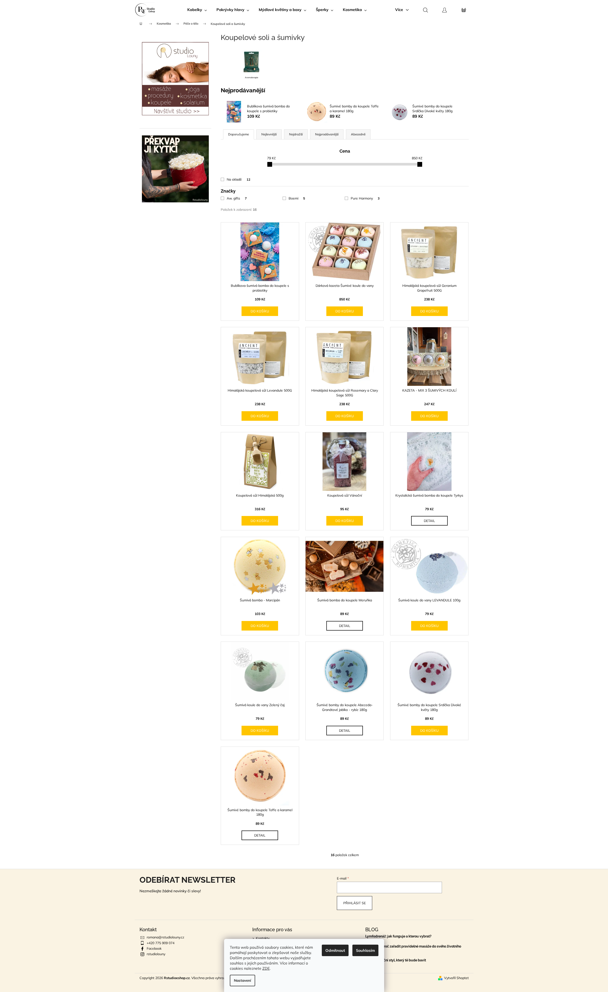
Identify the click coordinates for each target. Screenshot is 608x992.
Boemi (297, 198)
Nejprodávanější (327, 134)
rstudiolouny (156, 954)
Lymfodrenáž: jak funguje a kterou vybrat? (398, 936)
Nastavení (242, 980)
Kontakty (262, 938)
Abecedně (358, 134)
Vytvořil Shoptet (456, 978)
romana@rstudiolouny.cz (165, 937)
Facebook (154, 948)
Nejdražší (296, 134)
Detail (429, 521)
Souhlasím (365, 950)
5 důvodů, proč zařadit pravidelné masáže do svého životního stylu (413, 948)
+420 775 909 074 (160, 943)
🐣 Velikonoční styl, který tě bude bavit (395, 960)
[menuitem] (197, 9)
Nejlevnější (269, 134)
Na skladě (238, 179)
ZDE (266, 968)
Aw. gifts (237, 198)
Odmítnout (335, 950)
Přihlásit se (354, 903)
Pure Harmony (365, 198)
